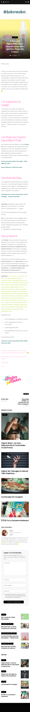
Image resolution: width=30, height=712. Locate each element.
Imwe (6, 240)
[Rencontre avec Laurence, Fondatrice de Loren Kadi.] (25, 625)
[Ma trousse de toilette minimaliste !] (25, 617)
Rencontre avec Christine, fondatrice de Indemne (8, 647)
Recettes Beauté (6, 633)
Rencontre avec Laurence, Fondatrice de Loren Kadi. (8, 627)
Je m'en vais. (4, 399)
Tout (15, 37)
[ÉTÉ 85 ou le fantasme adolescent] (15, 509)
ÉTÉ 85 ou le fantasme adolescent (15, 520)
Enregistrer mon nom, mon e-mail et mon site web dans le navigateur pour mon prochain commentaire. (15, 596)
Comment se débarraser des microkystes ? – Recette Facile (9, 637)
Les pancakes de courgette (12, 497)
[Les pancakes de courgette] (15, 486)
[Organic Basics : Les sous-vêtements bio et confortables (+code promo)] (15, 426)
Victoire (11, 530)
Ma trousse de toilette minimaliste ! (8, 618)
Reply (11, 534)
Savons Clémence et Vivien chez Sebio (11, 167)
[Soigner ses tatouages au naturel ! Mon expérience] (15, 460)
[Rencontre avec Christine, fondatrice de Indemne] (25, 646)
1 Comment (14, 55)
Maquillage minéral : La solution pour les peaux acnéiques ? (23, 402)
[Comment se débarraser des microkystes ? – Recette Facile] (25, 636)
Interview (4, 624)
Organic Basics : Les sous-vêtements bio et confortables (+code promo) (13, 445)
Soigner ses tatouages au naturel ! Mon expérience (14, 472)
